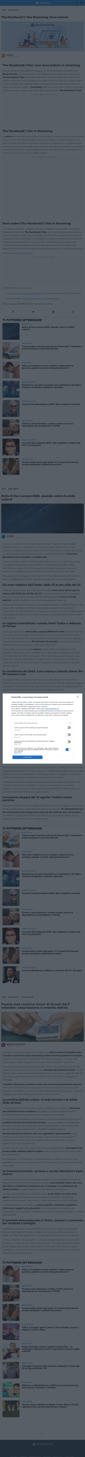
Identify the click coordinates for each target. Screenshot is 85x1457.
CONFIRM (27, 757)
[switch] (68, 727)
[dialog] (42, 728)
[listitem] (42, 723)
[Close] (78, 697)
